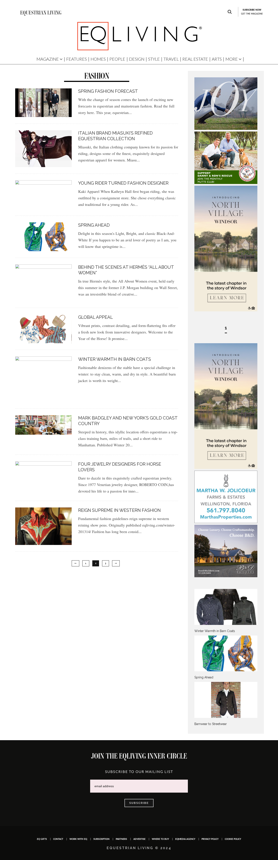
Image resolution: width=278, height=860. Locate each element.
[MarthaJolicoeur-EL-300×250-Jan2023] (225, 522)
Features (76, 59)
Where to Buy (160, 839)
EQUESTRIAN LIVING (40, 12)
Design (136, 59)
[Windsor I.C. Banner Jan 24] (225, 310)
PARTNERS (121, 839)
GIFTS (42, 839)
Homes (98, 59)
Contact (58, 839)
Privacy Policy (210, 839)
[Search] (230, 12)
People (117, 59)
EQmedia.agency (185, 839)
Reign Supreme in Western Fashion (119, 510)
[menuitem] (225, 611)
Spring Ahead (94, 225)
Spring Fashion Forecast (108, 91)
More (231, 59)
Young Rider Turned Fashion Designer (123, 183)
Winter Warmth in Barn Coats (114, 359)
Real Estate (195, 59)
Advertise (139, 839)
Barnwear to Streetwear (210, 724)
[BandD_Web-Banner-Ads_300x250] (225, 576)
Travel (171, 59)
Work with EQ (78, 839)
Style (154, 59)
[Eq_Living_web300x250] (225, 128)
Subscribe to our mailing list (139, 771)
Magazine (47, 59)
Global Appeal (95, 317)
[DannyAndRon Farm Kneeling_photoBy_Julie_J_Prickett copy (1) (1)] (225, 183)
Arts (217, 59)
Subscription (101, 839)
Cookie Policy (233, 839)
